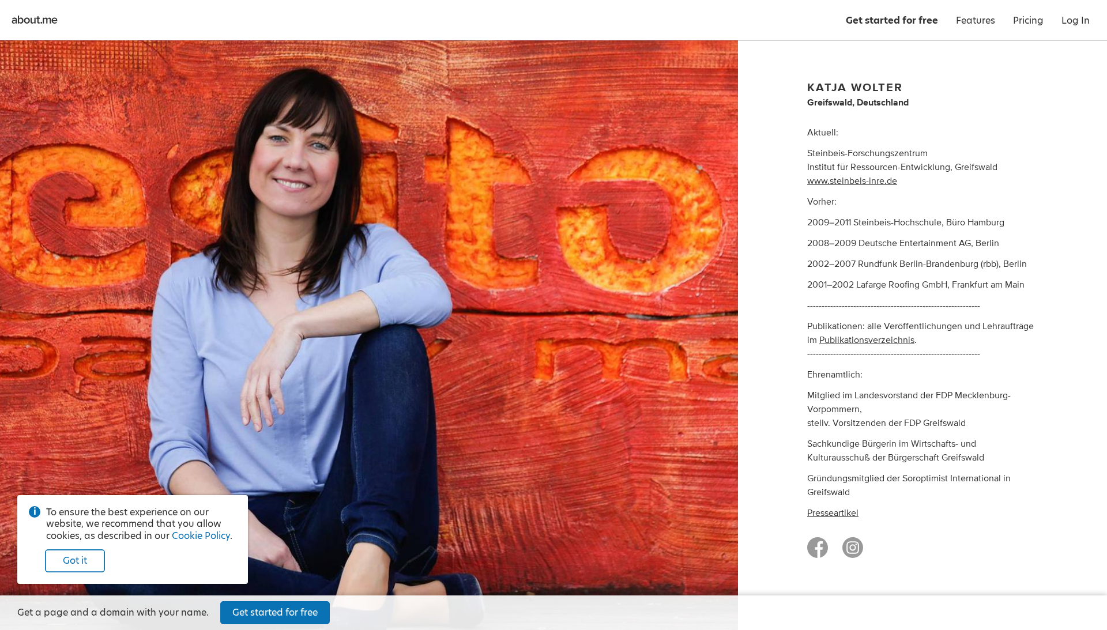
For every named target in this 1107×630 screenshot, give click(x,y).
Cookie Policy (201, 535)
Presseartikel (833, 513)
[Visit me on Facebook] (817, 552)
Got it (75, 560)
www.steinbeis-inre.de (852, 181)
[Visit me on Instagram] (852, 552)
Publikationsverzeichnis (866, 340)
